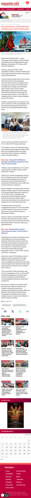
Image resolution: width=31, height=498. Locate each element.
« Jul (1, 459)
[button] (5, 495)
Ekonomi (8, 476)
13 (20, 447)
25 (11, 453)
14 (24, 447)
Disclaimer (10, 493)
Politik (28, 9)
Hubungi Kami (25, 494)
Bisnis (18, 476)
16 (2, 450)
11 (11, 447)
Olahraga (9, 482)
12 (15, 447)
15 (28, 447)
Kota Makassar (6, 305)
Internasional (20, 485)
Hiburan (18, 482)
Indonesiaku (8, 20)
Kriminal (8, 479)
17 (6, 450)
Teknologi (19, 479)
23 (2, 453)
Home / (3, 20)
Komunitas (9, 485)
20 (20, 450)
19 (15, 450)
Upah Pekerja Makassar (19, 305)
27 (20, 453)
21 (24, 450)
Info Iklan (19, 494)
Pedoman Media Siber (18, 493)
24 (6, 453)
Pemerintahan (11, 9)
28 (24, 453)
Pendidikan (20, 9)
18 (11, 450)
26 (15, 453)
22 (28, 450)
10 (6, 447)
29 (28, 453)
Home (2, 9)
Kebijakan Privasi (12, 494)
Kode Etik (25, 493)
